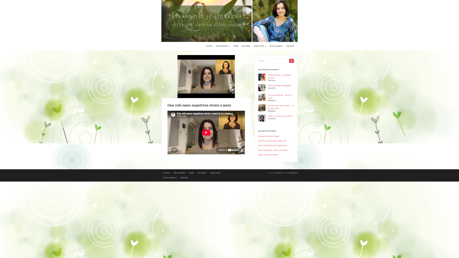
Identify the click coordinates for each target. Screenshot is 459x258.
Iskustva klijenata (276, 46)
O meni (235, 46)
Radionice (290, 46)
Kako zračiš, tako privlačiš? (268, 155)
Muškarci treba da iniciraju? (268, 136)
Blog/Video (246, 46)
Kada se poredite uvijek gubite (279, 85)
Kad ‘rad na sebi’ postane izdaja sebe (272, 141)
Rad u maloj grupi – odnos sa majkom (273, 150)
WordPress (294, 173)
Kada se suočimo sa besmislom (280, 116)
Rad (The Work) (221, 46)
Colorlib (278, 173)
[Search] (291, 61)
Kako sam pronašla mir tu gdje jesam (272, 145)
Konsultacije (259, 46)
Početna (209, 46)
